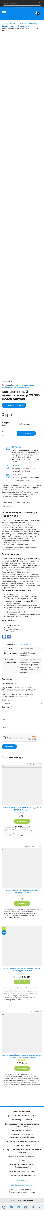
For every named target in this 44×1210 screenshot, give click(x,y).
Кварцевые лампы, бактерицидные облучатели (22, 1125)
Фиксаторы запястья (22, 1119)
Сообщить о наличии (14, 405)
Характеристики (23, 502)
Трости (22, 1160)
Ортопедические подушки (22, 1171)
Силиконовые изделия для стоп (22, 1175)
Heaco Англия (25, 644)
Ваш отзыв (7, 707)
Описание (7, 502)
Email (5, 727)
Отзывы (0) (8, 506)
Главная (5, 24)
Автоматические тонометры (22, 1156)
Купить (28, 433)
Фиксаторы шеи (22, 1145)
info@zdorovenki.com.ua (22, 1185)
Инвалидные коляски (22, 1130)
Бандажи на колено (22, 1111)
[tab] (7, 502)
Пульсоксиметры (25, 26)
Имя (4, 719)
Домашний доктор (9, 26)
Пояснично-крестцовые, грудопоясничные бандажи (22, 1135)
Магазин (13, 24)
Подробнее (23, 821)
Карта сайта (28, 1200)
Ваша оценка (7, 700)
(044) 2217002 (22, 1180)
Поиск (39, 3)
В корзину (23, 1068)
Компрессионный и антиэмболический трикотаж (22, 1150)
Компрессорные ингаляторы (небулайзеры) (22, 1165)
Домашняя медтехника (28, 24)
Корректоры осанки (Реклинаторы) (22, 1141)
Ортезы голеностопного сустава (22, 1115)
